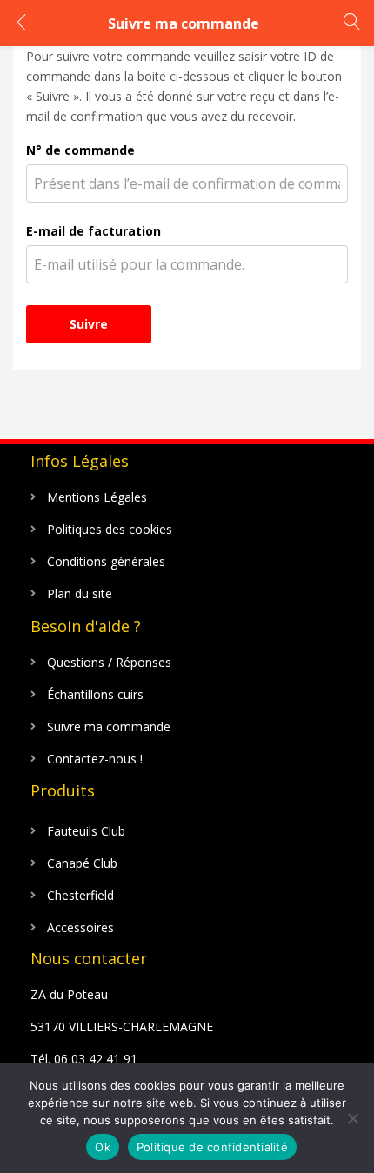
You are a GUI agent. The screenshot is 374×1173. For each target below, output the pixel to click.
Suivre (89, 324)
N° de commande (80, 150)
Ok (102, 1147)
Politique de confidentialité (212, 1147)
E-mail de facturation (93, 231)
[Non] (352, 1118)
